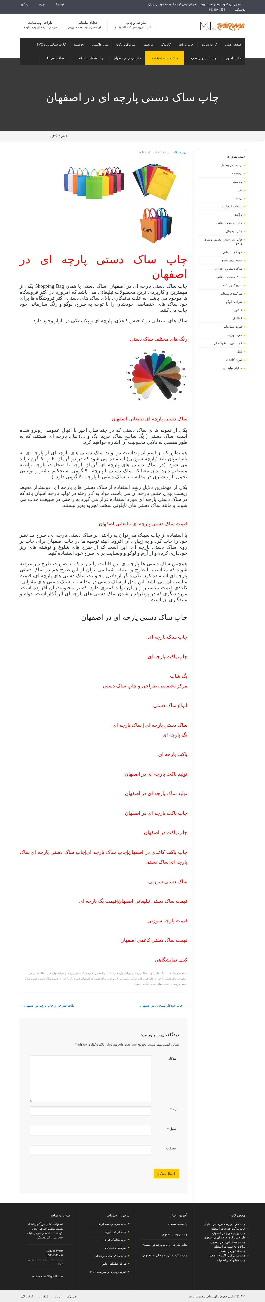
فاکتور (238, 310)
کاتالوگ (237, 318)
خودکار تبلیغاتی (232, 252)
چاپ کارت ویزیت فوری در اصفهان (224, 1224)
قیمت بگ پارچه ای (69, 978)
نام (173, 1109)
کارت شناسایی (232, 326)
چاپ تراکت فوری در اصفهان (228, 1228)
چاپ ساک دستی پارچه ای (110, 1255)
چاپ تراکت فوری (115, 1231)
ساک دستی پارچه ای (165, 978)
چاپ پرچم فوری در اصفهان (228, 1233)
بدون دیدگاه (180, 152)
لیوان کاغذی (234, 359)
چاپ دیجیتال (234, 231)
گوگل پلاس (26, 1296)
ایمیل (172, 1129)
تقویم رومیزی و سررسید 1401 (108, 1271)
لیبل (239, 351)
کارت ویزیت (234, 335)
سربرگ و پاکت (232, 285)
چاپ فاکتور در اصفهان (231, 1251)
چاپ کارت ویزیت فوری (112, 1223)
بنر (240, 189)
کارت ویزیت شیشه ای (228, 343)
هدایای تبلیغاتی (232, 368)
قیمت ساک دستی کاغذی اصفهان (150, 984)
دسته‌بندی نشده (178, 973)
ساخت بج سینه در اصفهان (229, 1246)
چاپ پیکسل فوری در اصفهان (227, 1242)
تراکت (238, 214)
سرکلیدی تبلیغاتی (230, 293)
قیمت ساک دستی (48, 978)
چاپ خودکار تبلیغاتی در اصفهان (161, 1005)
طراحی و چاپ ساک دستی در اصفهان (102, 978)
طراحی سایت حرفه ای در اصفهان (224, 1237)
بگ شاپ (159, 973)
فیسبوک (60, 4)
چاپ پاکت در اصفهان (106, 973)
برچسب (237, 173)
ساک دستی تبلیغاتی (229, 277)
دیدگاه (172, 1058)
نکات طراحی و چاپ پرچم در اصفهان (49, 1005)
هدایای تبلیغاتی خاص (114, 1263)
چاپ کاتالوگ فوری (115, 1239)
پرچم (239, 198)
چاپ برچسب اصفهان (174, 1234)
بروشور (237, 181)
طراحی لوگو (234, 301)
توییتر (42, 4)
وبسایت (171, 1148)
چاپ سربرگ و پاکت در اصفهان (226, 1255)
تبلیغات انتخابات (232, 206)
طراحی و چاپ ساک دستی (138, 978)
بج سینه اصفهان (177, 1223)
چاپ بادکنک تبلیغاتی (229, 223)
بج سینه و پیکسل (231, 165)
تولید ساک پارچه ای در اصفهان (136, 973)
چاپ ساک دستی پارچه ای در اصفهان (72, 973)
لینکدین (24, 4)
